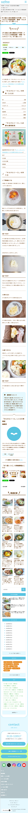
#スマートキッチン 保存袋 (11, 455)
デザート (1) (6, 708)
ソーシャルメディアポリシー (14, 804)
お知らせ (3, 792)
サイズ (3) (11, 706)
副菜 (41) (14, 689)
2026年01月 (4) (9, 639)
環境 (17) (12, 695)
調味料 (17, 47)
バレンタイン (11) (7, 702)
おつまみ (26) (20, 691)
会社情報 (3, 795)
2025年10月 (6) (9, 646)
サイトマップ (14, 806)
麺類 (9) (5, 704)
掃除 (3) (16, 706)
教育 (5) (22, 704)
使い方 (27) (6, 691)
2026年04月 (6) (9, 633)
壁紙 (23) (11, 693)
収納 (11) (14, 699)
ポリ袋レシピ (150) (8, 662)
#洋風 (5, 454)
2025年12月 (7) (9, 642)
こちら (21, 460)
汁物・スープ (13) (19, 695)
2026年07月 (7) (9, 626)
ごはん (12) (15, 697)
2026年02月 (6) (9, 637)
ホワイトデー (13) (7, 697)
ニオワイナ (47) (7, 689)
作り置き (5, 49)
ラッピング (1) (14, 708)
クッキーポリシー (14, 802)
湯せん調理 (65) (7, 685)
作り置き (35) (20, 689)
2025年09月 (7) (9, 649)
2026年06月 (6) (9, 628)
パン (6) (17, 704)
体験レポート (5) (7, 668)
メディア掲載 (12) (13, 666)
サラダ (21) (6, 695)
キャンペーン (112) (17, 662)
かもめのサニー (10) (17, 702)
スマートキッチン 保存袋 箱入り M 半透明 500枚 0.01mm (13, 84)
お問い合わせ (4, 789)
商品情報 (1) (6, 670)
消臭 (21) (17, 693)
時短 (23, 47)
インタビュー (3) (16, 668)
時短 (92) (15, 683)
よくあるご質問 (4, 787)
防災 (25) (6, 693)
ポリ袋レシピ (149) (8, 683)
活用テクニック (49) (8, 664)
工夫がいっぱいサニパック (7, 784)
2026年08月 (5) (9, 623)
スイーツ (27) (13, 691)
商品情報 (3, 773)
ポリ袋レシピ (5, 45)
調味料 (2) (22, 706)
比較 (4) (5, 706)
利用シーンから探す (5, 776)
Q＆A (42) (16, 664)
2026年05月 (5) (9, 630)
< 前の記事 (4, 486)
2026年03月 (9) (9, 635)
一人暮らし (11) (7, 699)
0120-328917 (14, 736)
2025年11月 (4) (9, 644)
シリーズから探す (5, 779)
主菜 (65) (14, 685)
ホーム (2, 770)
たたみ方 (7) (11, 704)
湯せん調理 (5, 47)
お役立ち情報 (4, 781)
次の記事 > (23, 486)
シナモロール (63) (7, 687)
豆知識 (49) (15, 687)
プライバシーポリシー (14, 800)
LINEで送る (5, 52)
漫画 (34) (6, 666)
